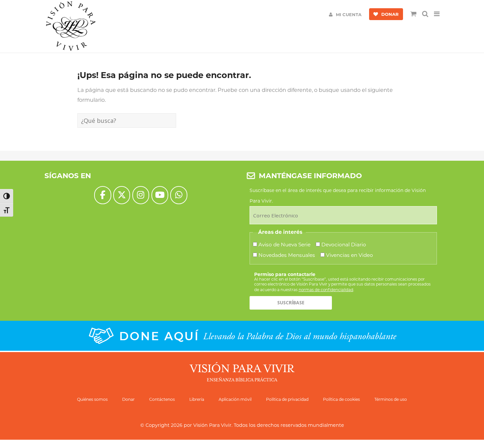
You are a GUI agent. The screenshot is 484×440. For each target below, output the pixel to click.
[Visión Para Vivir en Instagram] (140, 195)
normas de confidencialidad (326, 289)
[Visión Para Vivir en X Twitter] (121, 195)
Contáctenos (162, 399)
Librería (196, 399)
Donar (128, 399)
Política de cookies (341, 399)
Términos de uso (390, 399)
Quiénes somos (92, 399)
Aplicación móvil (235, 399)
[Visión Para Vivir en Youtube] (159, 195)
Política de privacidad (287, 399)
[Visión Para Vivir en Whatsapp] (178, 195)
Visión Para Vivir (212, 425)
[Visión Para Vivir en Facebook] (102, 195)
